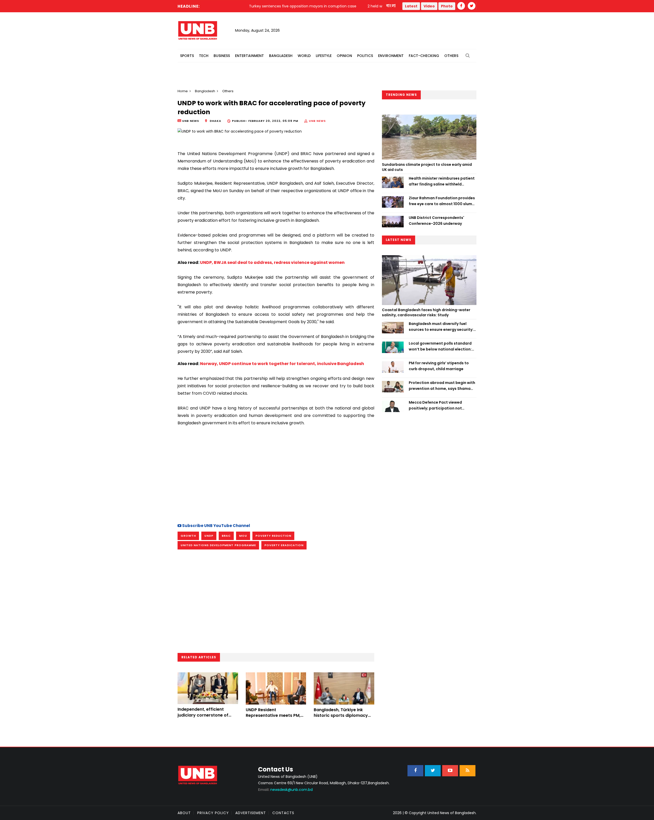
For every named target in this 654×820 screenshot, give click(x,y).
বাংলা (391, 5)
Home (183, 91)
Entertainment (249, 55)
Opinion (344, 55)
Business (222, 55)
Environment (391, 55)
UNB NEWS (317, 121)
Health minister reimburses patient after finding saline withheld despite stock (442, 181)
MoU (243, 536)
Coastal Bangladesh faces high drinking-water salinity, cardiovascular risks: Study (426, 312)
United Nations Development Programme (218, 545)
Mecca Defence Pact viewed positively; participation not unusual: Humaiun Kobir (435, 405)
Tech (203, 55)
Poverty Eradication (283, 545)
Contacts (283, 812)
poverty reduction (273, 536)
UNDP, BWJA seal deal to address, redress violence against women (272, 262)
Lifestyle (324, 55)
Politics (365, 55)
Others (451, 55)
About (184, 812)
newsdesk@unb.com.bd (285, 789)
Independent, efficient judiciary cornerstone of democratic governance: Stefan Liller (204, 717)
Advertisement (250, 812)
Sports (187, 55)
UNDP (208, 536)
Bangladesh (281, 55)
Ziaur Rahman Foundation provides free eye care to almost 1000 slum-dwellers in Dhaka (442, 201)
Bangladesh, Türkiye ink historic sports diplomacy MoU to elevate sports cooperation (341, 718)
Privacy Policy (213, 812)
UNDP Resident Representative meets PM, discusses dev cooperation (274, 715)
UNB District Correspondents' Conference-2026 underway (436, 220)
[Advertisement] (276, 474)
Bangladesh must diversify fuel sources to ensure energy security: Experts (441, 326)
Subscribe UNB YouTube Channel (215, 525)
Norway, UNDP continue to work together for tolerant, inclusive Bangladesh (282, 364)
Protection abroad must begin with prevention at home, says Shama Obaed (442, 385)
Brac (226, 536)
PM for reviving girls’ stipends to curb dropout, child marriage (439, 365)
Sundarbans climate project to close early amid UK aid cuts (427, 167)
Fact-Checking (424, 55)
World (304, 55)
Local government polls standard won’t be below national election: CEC (440, 346)
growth (188, 536)
